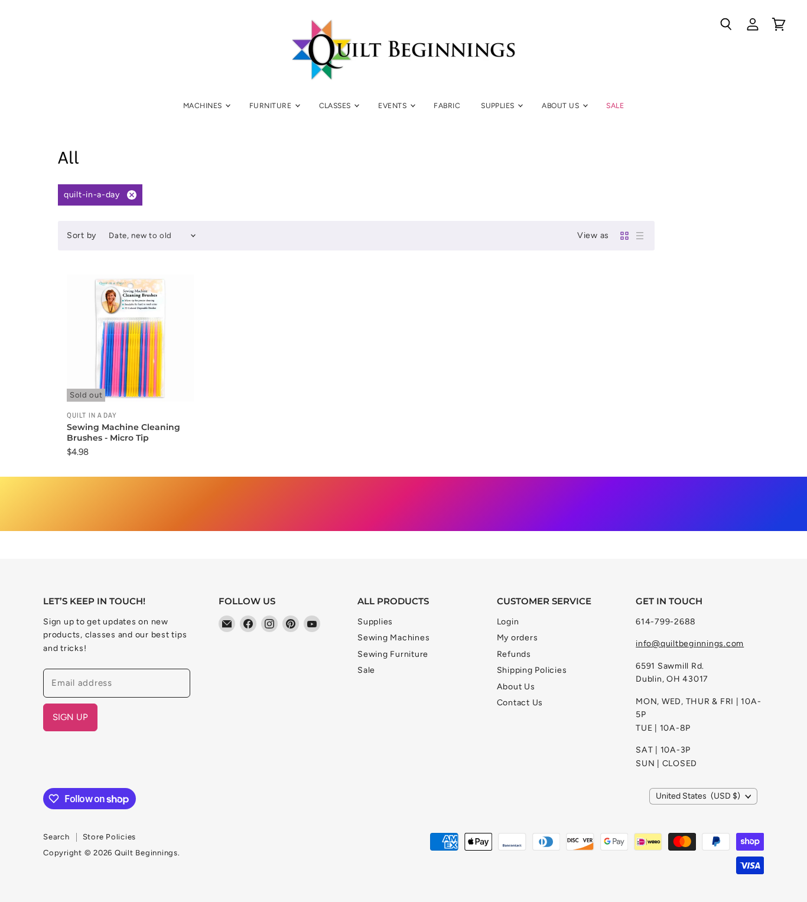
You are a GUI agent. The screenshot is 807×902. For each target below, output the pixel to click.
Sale (615, 105)
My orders (517, 638)
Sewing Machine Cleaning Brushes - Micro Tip (123, 432)
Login (508, 622)
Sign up (70, 717)
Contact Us (520, 703)
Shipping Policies (532, 670)
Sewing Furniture (392, 654)
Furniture (271, 105)
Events (393, 105)
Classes (336, 105)
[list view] (640, 236)
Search (56, 836)
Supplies (498, 105)
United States (698, 796)
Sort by (81, 235)
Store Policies (109, 836)
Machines (203, 105)
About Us (561, 105)
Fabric (447, 105)
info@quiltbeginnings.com (690, 644)
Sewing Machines (393, 638)
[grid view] (624, 236)
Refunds (514, 654)
